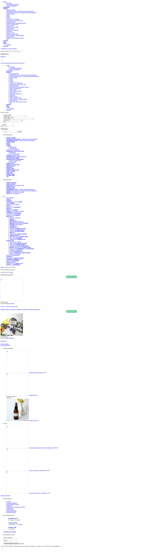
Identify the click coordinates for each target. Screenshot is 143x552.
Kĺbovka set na (19, 246)
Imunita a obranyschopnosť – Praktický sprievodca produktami (24, 76)
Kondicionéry (13, 152)
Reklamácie (9, 505)
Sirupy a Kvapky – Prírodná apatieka (18, 99)
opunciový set (19, 223)
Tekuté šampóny (13, 148)
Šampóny (12, 81)
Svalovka (20, 252)
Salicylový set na (18, 233)
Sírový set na (16, 238)
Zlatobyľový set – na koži (15, 263)
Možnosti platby (10, 509)
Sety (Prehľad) (10, 197)
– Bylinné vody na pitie (15, 185)
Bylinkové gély (13, 92)
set (9, 199)
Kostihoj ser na (22, 248)
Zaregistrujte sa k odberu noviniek (9, 48)
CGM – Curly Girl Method (16, 83)
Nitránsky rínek (12, 527)
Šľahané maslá (13, 89)
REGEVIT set (16, 251)
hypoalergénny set (14, 212)
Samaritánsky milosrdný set (33, 309)
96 (8, 272)
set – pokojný (14, 201)
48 (6, 272)
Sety (11, 103)
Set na (10, 203)
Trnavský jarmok (12, 522)
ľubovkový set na (20, 247)
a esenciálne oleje (13, 155)
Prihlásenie (3, 56)
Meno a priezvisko (8, 537)
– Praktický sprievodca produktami (22, 139)
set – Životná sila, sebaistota (15, 192)
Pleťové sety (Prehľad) (15, 217)
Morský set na (18, 228)
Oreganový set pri (13, 215)
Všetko (11, 272)
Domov (2, 267)
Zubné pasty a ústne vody (16, 93)
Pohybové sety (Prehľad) (15, 242)
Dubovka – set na (14, 207)
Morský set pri (12, 209)
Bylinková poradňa (11, 512)
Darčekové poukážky (12, 511)
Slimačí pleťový (17, 239)
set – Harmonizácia (13, 193)
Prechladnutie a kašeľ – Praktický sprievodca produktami (23, 75)
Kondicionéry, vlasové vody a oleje (18, 84)
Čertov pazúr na (18, 243)
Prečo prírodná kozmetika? (16, 68)
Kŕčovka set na (16, 250)
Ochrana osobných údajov (13, 504)
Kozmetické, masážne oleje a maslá (18, 309)
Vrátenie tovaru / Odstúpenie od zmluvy (16, 507)
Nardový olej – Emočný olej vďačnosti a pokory (9, 306)
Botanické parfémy (14, 85)
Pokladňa (12, 108)
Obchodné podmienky (15, 69)
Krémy (11, 79)
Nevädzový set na (14, 213)
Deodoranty (12, 95)
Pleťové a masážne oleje (15, 88)
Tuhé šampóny (13, 147)
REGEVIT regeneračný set (13, 255)
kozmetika (11, 262)
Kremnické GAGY (13, 518)
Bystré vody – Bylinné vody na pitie (18, 101)
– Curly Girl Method (13, 149)
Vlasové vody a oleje (14, 153)
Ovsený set (17, 231)
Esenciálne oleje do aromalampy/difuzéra (19, 87)
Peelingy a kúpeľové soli (15, 97)
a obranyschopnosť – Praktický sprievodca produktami (22, 190)
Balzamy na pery (14, 96)
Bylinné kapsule (13, 100)
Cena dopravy (10, 508)
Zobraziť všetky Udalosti (10, 531)
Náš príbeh (12, 67)
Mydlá (11, 80)
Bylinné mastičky (14, 77)
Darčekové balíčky (14, 73)
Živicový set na (15, 254)
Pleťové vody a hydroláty (16, 91)
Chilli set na (17, 244)
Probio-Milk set (16, 224)
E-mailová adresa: (5, 51)
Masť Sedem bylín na (19, 236)
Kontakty (9, 501)
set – (13, 264)
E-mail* (5, 540)
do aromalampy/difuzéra (16, 156)
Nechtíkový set (17, 229)
